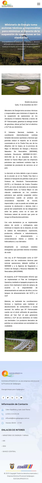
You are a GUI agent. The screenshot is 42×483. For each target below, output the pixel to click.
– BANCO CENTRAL (9, 451)
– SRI (3, 441)
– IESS (4, 446)
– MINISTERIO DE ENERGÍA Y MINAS (15, 435)
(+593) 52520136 (12, 414)
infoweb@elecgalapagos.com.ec (17, 418)
